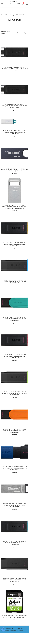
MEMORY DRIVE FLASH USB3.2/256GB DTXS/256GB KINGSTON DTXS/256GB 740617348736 (14, 430)
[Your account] (19, 4)
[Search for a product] (2, 4)
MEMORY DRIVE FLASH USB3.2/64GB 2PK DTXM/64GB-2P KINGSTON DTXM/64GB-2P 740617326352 (14, 468)
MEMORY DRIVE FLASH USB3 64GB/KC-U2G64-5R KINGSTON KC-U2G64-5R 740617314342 (14, 132)
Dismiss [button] (21, 630)
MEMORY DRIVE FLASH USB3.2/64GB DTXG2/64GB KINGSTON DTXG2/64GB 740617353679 (14, 580)
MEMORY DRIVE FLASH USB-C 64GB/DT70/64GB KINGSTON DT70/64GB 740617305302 (14, 106)
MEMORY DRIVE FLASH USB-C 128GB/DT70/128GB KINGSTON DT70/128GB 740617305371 (14, 68)
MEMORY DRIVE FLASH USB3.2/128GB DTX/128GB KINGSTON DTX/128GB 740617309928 (14, 244)
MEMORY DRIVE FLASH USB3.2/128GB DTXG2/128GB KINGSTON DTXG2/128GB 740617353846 (15, 281)
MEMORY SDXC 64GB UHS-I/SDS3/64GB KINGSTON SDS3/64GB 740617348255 (14, 616)
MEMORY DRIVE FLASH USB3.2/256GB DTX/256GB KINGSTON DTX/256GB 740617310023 (14, 356)
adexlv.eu (13, 1)
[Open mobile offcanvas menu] (27, 4)
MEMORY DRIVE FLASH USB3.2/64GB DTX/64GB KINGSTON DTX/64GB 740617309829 (14, 542)
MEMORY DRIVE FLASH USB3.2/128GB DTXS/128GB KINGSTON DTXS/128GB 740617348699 (14, 319)
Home (3, 15)
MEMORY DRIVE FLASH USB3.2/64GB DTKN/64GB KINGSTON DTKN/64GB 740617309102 (14, 505)
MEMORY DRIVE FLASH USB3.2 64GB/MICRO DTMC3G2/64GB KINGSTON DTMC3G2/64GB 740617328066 (14, 207)
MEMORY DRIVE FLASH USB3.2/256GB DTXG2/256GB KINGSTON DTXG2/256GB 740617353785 (14, 393)
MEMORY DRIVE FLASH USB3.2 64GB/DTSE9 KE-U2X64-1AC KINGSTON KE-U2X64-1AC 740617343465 (14, 169)
